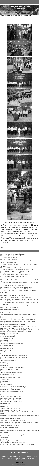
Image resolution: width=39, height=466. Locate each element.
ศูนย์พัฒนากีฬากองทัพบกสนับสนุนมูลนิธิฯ (10, 418)
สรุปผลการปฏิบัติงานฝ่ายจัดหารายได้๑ (9, 441)
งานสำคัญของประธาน (6, 340)
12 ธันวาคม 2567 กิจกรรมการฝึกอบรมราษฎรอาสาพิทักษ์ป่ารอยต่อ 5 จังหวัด (18, 288)
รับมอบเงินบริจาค (5, 347)
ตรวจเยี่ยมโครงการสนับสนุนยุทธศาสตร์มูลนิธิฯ (12, 343)
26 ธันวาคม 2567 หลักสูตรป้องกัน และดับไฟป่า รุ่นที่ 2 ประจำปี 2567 (16, 287)
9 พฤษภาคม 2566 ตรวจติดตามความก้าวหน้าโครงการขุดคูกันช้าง (16, 297)
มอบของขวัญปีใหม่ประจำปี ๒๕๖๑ (8, 348)
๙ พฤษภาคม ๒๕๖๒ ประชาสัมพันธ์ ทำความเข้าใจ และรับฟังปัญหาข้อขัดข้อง (18, 321)
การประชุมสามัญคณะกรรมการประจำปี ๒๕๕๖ (11, 398)
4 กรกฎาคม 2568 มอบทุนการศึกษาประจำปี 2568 (12, 273)
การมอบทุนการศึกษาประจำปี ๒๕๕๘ (9, 369)
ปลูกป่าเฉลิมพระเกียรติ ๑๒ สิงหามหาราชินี (10, 408)
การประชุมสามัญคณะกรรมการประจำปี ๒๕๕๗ (12, 370)
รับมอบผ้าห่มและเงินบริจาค (7, 374)
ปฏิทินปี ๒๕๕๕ (4, 406)
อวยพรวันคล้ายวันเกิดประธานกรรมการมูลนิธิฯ (12, 435)
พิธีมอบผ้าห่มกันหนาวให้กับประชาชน (9, 333)
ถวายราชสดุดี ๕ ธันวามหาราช (8, 382)
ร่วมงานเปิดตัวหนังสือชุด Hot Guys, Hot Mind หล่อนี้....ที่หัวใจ (15, 388)
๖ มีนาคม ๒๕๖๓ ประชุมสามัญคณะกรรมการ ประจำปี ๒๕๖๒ (14, 312)
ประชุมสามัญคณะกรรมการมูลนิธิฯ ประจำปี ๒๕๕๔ (12, 429)
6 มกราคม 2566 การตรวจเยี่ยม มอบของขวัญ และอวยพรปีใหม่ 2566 (16, 306)
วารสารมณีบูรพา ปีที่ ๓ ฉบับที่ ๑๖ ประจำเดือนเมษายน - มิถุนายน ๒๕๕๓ (17, 444)
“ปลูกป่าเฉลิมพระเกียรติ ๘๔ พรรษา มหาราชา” (11, 401)
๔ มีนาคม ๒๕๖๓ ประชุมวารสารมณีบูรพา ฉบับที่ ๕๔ (13, 318)
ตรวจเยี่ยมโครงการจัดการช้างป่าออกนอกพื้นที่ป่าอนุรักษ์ (14, 355)
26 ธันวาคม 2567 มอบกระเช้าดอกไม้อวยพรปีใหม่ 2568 (13, 285)
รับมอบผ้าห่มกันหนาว (6, 341)
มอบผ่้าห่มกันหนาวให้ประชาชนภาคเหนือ (10, 377)
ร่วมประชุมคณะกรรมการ (7, 345)
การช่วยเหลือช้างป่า (5, 403)
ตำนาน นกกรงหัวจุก (6, 446)
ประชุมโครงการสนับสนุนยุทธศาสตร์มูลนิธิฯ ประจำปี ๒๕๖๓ (14, 324)
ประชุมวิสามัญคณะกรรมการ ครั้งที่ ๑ (9, 427)
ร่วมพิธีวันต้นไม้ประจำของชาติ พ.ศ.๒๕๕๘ (10, 364)
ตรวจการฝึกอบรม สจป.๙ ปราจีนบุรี (9, 338)
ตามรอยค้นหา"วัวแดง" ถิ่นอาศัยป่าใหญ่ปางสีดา (11, 442)
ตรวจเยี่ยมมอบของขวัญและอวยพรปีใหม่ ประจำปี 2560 (13, 352)
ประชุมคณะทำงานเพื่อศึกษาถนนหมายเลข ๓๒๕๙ (12, 367)
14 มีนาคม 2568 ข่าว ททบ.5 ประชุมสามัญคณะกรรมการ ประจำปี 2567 (17, 274)
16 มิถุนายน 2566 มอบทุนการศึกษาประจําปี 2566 (12, 294)
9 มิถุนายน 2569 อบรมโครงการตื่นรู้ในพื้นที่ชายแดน (13, 254)
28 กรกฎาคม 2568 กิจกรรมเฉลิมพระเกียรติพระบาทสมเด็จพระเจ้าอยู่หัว (17, 269)
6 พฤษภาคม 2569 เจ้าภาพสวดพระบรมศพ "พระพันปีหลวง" (14, 255)
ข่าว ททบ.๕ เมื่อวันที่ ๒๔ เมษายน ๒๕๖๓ (10, 307)
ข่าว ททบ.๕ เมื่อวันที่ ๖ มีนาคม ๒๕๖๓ (9, 311)
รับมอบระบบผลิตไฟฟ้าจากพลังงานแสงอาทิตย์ (11, 372)
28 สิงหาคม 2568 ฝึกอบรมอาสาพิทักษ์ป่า (10, 259)
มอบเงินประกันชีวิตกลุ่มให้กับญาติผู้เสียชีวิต (11, 400)
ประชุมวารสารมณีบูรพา (6, 359)
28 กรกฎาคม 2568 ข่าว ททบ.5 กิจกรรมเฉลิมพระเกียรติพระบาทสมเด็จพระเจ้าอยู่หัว (20, 267)
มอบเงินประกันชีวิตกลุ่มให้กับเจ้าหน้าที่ (10, 425)
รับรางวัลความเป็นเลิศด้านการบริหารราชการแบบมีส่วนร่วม (14, 357)
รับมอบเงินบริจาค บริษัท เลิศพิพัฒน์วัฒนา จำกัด (12, 391)
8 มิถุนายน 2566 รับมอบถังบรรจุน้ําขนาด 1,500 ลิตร (13, 295)
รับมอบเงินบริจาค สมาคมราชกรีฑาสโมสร (10, 389)
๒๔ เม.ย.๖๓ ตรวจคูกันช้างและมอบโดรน (10, 309)
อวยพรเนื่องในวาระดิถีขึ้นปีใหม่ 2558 (9, 376)
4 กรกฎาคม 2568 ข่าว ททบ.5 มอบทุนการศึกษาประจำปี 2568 (15, 271)
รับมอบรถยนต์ (4, 405)
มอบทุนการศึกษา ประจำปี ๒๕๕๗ (8, 393)
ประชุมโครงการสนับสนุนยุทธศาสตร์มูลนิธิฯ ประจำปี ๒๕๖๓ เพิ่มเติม (16, 323)
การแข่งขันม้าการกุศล (6, 350)
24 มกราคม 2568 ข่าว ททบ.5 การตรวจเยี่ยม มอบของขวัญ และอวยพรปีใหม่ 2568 (19, 278)
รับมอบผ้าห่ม (4, 439)
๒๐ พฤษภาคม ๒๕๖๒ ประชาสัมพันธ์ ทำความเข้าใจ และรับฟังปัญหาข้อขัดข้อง (18, 319)
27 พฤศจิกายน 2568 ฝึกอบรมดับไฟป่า (9, 257)
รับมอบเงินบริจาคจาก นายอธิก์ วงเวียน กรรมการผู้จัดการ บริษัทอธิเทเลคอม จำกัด (19, 434)
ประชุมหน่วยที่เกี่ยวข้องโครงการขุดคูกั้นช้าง (11, 396)
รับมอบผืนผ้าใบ (4, 362)
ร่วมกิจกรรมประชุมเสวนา (7, 384)
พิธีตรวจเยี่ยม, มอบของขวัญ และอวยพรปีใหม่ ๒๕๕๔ (13, 420)
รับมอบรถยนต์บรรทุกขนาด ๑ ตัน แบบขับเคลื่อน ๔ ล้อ (13, 386)
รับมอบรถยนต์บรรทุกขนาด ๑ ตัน (8, 360)
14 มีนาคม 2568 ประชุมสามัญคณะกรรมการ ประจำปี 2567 (14, 276)
